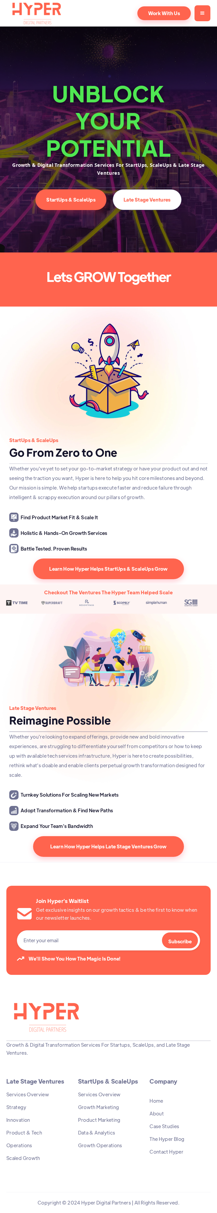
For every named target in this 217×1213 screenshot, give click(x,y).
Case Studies (164, 1126)
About (157, 1113)
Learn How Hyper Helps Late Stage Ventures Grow (108, 846)
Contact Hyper (166, 1152)
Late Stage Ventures (147, 200)
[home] (47, 13)
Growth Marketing (98, 1107)
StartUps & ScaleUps (71, 200)
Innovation (18, 1120)
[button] (202, 13)
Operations (19, 1145)
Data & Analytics (96, 1132)
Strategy (16, 1107)
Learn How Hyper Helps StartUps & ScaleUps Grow (108, 569)
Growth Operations (100, 1145)
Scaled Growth (23, 1158)
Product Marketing (99, 1120)
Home (156, 1101)
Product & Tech (24, 1132)
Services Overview (27, 1094)
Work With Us (164, 13)
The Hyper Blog (167, 1139)
